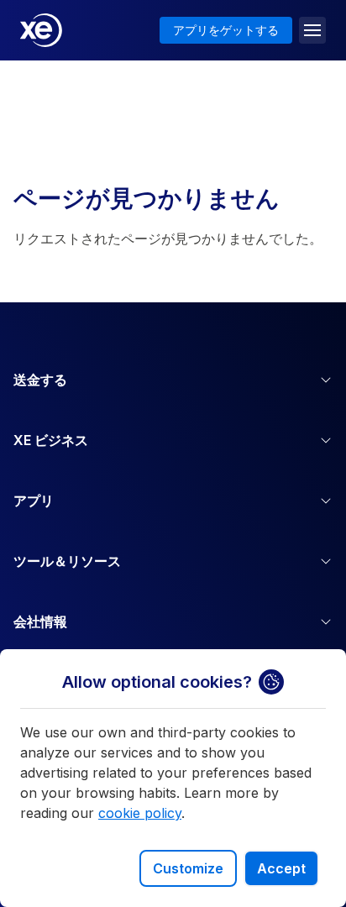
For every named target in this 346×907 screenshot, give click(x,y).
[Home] (41, 30)
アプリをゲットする (226, 30)
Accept (281, 868)
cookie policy (139, 813)
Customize (188, 868)
